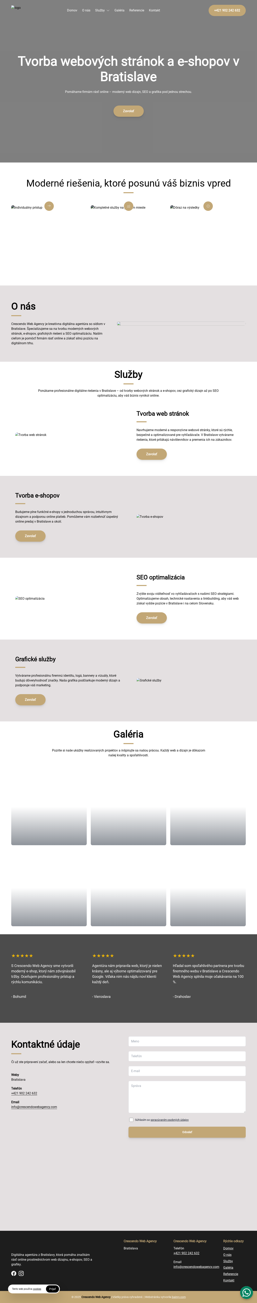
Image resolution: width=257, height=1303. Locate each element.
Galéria (119, 10)
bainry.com (179, 1297)
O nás (86, 10)
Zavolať (128, 111)
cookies (37, 1289)
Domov (72, 10)
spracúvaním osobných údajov (170, 1119)
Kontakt (154, 10)
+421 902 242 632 (24, 1093)
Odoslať (187, 1132)
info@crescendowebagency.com (34, 1107)
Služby (100, 10)
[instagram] (21, 1273)
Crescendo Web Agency (96, 1297)
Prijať (52, 1289)
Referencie (136, 10)
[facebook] (13, 1273)
